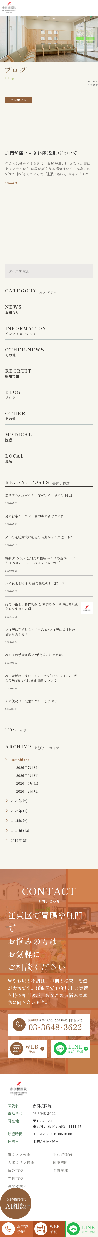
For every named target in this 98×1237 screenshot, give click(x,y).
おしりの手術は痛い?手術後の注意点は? (34, 655)
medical (18, 100)
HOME (93, 81)
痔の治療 (15, 1170)
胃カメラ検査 (19, 1154)
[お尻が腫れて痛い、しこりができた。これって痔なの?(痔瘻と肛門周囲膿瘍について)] (87, 680)
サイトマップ (19, 1206)
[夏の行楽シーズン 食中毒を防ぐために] (87, 520)
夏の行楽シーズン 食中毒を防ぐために (34, 516)
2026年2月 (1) (27, 790)
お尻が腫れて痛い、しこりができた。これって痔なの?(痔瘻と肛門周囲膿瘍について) (41, 678)
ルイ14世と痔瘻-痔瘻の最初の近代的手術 (35, 583)
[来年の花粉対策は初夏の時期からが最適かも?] (87, 541)
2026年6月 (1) (27, 775)
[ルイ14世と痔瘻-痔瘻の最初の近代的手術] (87, 587)
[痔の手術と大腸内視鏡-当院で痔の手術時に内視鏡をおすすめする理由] (87, 608)
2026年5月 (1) (27, 783)
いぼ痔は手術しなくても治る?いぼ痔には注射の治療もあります (40, 632)
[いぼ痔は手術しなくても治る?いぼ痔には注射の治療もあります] (87, 633)
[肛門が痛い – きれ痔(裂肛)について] (49, 120)
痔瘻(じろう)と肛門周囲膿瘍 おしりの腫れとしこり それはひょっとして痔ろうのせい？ (40, 560)
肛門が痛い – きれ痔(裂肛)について (41, 152)
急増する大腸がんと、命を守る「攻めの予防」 (39, 495)
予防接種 (60, 1170)
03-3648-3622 (44, 1113)
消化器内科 (17, 1186)
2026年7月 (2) (27, 767)
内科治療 (15, 1178)
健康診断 (60, 1162)
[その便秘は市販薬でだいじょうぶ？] (87, 705)
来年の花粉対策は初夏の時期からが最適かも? (38, 537)
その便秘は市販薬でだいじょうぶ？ (31, 701)
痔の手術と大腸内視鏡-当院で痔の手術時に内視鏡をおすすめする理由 (41, 606)
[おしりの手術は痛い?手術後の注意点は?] (87, 659)
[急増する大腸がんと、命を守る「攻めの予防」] (87, 499)
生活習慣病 (62, 1154)
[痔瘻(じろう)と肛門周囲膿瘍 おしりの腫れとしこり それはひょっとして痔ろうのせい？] (87, 562)
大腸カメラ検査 (21, 1162)
